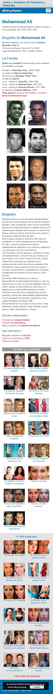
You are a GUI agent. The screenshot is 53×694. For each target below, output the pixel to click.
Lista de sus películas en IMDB (16, 338)
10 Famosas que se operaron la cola (14, 459)
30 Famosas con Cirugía (14, 555)
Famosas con (16, 320)
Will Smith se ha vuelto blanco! (14, 669)
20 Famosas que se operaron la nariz (39, 556)
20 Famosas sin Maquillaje (14, 600)
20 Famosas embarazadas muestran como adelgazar (14, 646)
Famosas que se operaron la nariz (14, 414)
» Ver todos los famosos (26, 676)
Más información (20, 687)
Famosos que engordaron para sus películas (14, 505)
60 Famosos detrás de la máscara (39, 669)
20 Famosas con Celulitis (38, 436)
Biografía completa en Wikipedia (16, 335)
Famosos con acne (38, 481)
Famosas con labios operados (38, 505)
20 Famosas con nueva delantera (38, 392)
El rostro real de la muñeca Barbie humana (38, 646)
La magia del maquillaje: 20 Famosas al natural (14, 392)
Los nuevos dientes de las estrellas (14, 369)
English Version (26, 691)
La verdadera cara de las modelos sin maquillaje (14, 482)
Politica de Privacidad (10, 691)
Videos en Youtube (10, 341)
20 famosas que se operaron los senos (38, 601)
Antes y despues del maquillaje (14, 437)
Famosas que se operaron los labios (38, 624)
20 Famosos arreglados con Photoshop (38, 459)
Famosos (13, 323)
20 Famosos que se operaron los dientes (14, 579)
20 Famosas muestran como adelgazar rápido (38, 414)
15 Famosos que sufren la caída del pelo (14, 527)
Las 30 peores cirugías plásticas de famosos (38, 369)
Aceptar (37, 687)
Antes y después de (21, 325)
